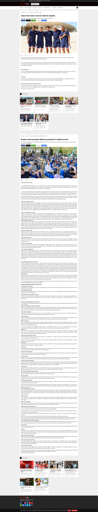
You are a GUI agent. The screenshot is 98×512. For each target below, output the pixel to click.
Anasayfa (23, 12)
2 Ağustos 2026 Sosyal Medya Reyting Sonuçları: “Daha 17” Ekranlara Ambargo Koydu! (39, 1)
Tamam (69, 510)
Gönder (34, 20)
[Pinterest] (32, 503)
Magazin (23, 180)
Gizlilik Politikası (74, 510)
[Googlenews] (23, 505)
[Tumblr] (32, 505)
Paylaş (24, 20)
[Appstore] (25, 505)
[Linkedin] (27, 503)
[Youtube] (30, 503)
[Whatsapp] (21, 505)
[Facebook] (21, 503)
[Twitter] (23, 503)
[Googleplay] (27, 505)
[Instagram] (25, 503)
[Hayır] (96, 510)
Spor (26, 12)
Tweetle (29, 20)
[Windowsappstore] (30, 505)
